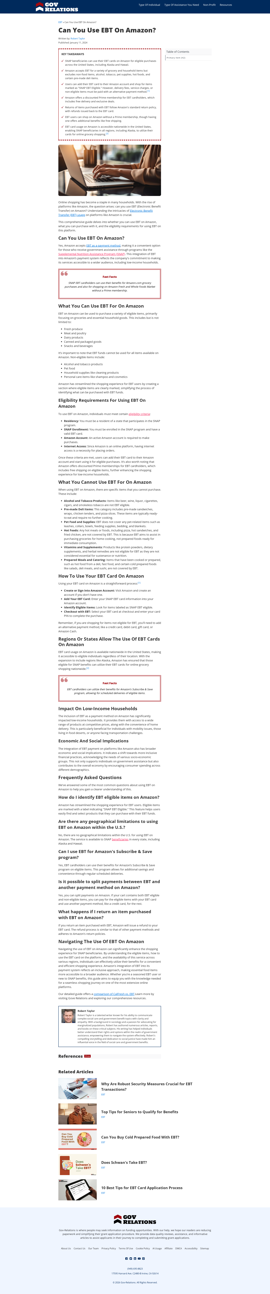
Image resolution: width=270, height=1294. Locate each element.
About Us (66, 1248)
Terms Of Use (126, 1248)
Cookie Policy (143, 1248)
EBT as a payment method (103, 245)
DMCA (178, 1248)
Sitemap (204, 1248)
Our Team (93, 1248)
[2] (107, 133)
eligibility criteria (139, 414)
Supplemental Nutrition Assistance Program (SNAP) (91, 254)
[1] (148, 91)
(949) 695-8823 (135, 1268)
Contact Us (79, 1248)
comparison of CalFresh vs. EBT (114, 994)
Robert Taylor (78, 38)
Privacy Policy (109, 1248)
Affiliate (169, 1248)
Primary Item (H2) (176, 57)
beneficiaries (120, 839)
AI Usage (157, 1248)
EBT (60, 22)
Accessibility (191, 1248)
